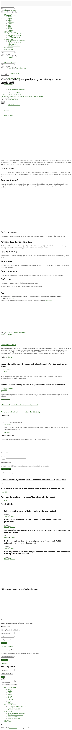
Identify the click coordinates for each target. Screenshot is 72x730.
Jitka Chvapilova (8, 369)
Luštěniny (11, 22)
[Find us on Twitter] (1, 18)
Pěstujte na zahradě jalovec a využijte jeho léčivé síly (20, 412)
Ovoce (10, 23)
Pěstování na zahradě (14, 73)
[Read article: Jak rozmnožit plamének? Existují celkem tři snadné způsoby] (37, 507)
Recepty (6, 110)
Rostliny (10, 47)
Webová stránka (6, 462)
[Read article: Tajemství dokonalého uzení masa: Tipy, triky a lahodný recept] (36, 493)
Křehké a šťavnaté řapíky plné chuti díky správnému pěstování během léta (33, 385)
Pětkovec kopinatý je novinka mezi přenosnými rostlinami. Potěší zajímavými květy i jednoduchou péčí (32, 542)
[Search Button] (15, 681)
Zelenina (10, 30)
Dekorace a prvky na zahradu (16, 40)
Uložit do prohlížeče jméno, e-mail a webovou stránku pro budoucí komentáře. (26, 466)
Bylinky (10, 16)
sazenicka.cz (48, 300)
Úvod (2, 75)
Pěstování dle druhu (10, 10)
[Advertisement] (36, 318)
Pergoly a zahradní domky (15, 94)
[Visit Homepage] (9, 6)
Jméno (3, 456)
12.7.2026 (4, 371)
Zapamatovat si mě (8, 640)
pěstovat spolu (9, 332)
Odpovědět (7, 432)
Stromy (10, 28)
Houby (10, 18)
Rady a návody (8, 115)
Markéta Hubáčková (16, 93)
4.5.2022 (3, 94)
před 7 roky (7, 424)
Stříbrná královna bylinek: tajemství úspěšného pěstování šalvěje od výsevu (33, 480)
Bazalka (9, 96)
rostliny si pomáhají (19, 332)
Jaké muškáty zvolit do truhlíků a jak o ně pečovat (19, 405)
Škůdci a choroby (13, 99)
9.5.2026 (3, 483)
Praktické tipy (8, 39)
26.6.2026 (4, 390)
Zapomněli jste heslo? (7, 646)
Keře (9, 20)
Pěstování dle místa (10, 32)
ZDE (13, 299)
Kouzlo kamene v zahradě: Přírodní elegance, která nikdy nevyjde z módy (32, 488)
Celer (13, 96)
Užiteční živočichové (14, 105)
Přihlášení (3, 663)
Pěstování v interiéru (14, 37)
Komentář (4, 453)
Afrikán (6, 75)
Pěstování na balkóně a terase (17, 34)
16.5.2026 (4, 492)
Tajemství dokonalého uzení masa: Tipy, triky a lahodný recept (28, 497)
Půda (9, 25)
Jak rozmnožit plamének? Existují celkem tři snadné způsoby (30, 511)
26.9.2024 (4, 500)
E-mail (3, 459)
